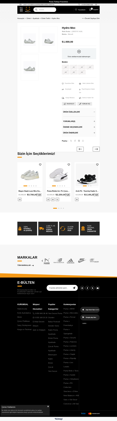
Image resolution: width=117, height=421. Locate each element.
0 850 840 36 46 (41, 313)
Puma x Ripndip (70, 358)
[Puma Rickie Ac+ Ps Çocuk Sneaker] (58, 174)
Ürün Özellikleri (71, 112)
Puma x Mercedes (71, 313)
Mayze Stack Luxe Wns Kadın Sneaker (30, 191)
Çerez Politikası (23, 321)
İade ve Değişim (39, 330)
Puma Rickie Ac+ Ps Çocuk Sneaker (58, 191)
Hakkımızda (22, 309)
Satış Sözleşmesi (24, 325)
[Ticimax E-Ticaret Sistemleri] (59, 419)
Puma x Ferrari (69, 317)
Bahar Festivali (54, 322)
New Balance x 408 (71, 395)
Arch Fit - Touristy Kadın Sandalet (87, 191)
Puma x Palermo (70, 342)
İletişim (35, 326)
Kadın (50, 359)
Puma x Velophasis (71, 379)
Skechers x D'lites (71, 391)
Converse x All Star (71, 404)
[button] (25, 185)
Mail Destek (39, 322)
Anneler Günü (53, 326)
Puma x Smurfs (70, 338)
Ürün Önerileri (70, 133)
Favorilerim (81, 10)
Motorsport (52, 355)
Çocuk (50, 367)
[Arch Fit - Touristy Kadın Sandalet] (87, 174)
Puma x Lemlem (70, 346)
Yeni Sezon (52, 371)
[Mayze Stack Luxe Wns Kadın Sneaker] (30, 174)
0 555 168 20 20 (40, 317)
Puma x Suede (69, 375)
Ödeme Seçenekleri (72, 127)
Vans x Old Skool (70, 400)
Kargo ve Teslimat (24, 329)
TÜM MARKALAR (24, 265)
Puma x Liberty (70, 350)
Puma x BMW (69, 309)
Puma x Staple (69, 354)
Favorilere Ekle (40, 164)
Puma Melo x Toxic (71, 371)
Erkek (50, 363)
